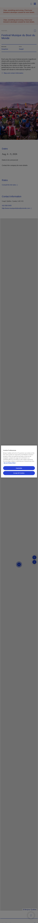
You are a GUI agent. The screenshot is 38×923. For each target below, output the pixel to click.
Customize (19, 468)
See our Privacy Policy (10, 463)
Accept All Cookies (18, 473)
